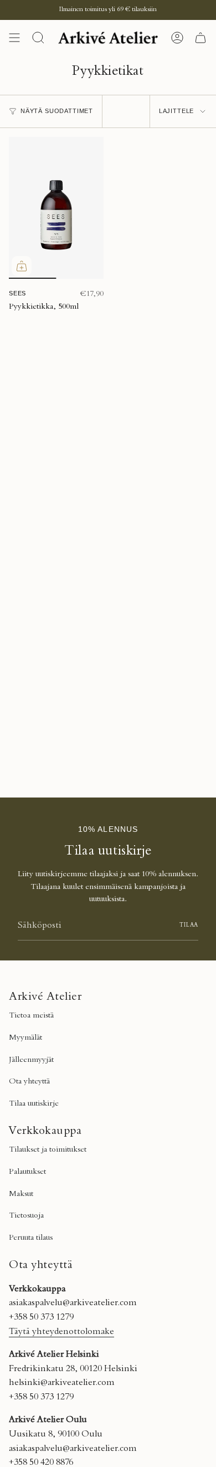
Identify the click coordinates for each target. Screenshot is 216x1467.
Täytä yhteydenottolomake (61, 1331)
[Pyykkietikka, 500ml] (56, 208)
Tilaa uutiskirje (34, 1104)
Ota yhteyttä (29, 1082)
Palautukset (27, 1172)
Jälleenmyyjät (31, 1060)
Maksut (21, 1194)
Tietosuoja (26, 1216)
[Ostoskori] (200, 37)
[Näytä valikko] (14, 37)
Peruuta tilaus (31, 1238)
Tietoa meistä (31, 1016)
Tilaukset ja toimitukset (47, 1150)
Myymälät (25, 1038)
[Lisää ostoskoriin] (22, 266)
